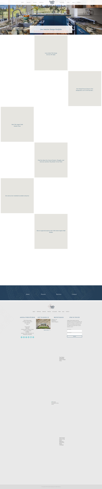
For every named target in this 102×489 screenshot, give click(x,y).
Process (49, 311)
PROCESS (34, 2)
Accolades (62, 2)
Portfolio (39, 311)
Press (68, 2)
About (34, 311)
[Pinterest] (26, 337)
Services (28, 2)
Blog (73, 2)
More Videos (46, 330)
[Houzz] (31, 337)
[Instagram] (24, 337)
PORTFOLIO (41, 2)
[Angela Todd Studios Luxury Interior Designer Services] (51, 2)
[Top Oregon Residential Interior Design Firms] (55, 358)
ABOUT (22, 2)
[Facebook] (21, 337)
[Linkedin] (28, 337)
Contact (79, 2)
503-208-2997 (27, 322)
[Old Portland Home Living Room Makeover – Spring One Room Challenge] (55, 441)
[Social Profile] (33, 337)
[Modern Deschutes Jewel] (43, 324)
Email (27, 324)
